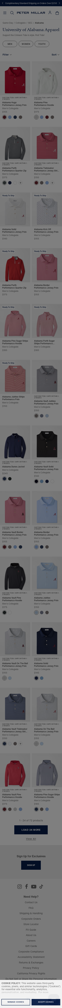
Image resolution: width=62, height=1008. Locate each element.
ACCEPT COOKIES (46, 1002)
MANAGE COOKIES (16, 1002)
